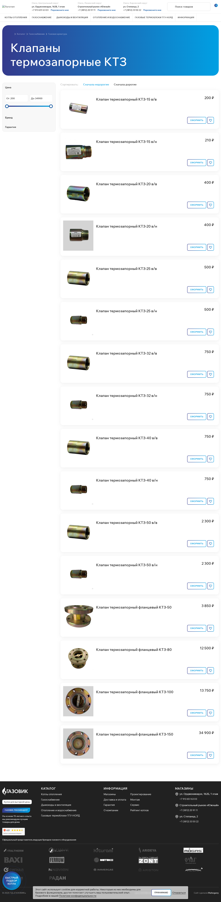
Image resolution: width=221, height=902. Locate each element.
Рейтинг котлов (139, 810)
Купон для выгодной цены (17, 802)
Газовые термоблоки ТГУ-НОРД (60, 815)
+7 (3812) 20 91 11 (86, 10)
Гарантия (10, 126)
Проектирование (140, 794)
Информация (115, 788)
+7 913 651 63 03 (40, 10)
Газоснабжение (50, 799)
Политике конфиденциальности (77, 895)
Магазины (110, 794)
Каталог (48, 788)
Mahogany (213, 892)
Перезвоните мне (60, 10)
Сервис (134, 804)
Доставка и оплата (115, 799)
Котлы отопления (51, 794)
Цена (8, 87)
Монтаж (135, 799)
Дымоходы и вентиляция (56, 804)
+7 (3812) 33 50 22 (132, 10)
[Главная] (11, 34)
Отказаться (179, 892)
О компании (111, 810)
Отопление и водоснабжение (59, 810)
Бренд (9, 117)
